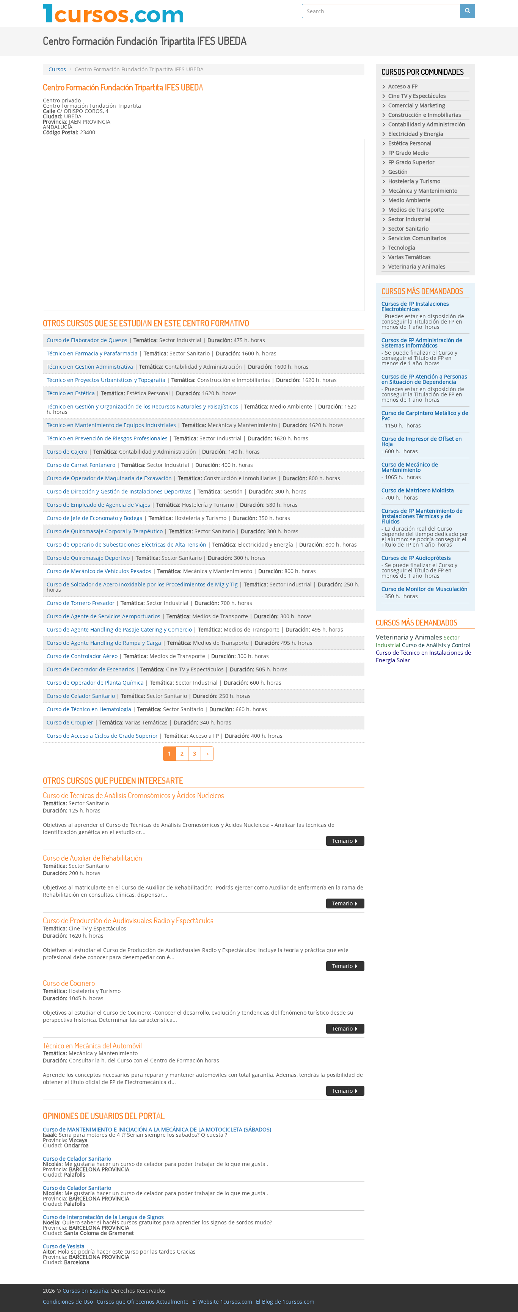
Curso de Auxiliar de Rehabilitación (92, 858)
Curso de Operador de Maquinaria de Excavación (109, 478)
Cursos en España (85, 1290)
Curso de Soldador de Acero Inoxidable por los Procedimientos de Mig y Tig (142, 584)
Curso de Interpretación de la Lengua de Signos (103, 1217)
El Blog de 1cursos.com (285, 1301)
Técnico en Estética (71, 393)
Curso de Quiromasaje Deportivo (88, 557)
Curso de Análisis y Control (436, 645)
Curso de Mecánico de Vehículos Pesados (99, 571)
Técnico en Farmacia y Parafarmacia (92, 353)
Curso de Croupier (70, 722)
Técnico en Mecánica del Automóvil (92, 1045)
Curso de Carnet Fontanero (81, 464)
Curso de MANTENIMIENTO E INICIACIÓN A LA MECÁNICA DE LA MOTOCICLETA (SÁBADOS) (157, 1129)
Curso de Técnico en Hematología (89, 709)
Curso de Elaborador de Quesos (87, 340)
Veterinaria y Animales (409, 637)
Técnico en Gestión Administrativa (90, 366)
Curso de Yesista (64, 1246)
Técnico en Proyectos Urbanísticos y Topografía (106, 379)
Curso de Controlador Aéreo (82, 656)
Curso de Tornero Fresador (81, 603)
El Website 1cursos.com (222, 1301)
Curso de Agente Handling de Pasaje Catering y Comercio (119, 629)
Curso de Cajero (67, 451)
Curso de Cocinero (69, 983)
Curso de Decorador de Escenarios (90, 669)
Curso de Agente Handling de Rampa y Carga (104, 642)
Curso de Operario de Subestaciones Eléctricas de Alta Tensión (126, 544)
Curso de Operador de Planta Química (95, 682)
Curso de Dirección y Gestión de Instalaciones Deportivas (119, 491)
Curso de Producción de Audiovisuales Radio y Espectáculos (128, 920)
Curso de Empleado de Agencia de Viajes (98, 504)
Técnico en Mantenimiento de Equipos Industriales (111, 425)
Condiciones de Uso (68, 1301)
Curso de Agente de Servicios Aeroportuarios (103, 616)
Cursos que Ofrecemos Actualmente (142, 1301)
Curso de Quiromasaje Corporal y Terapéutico (105, 531)
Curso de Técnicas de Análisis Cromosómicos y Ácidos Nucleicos (133, 795)
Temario (343, 840)
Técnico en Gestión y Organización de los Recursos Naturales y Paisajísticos (142, 406)
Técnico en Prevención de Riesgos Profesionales (107, 438)
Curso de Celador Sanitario (81, 695)
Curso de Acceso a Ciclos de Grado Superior (102, 735)
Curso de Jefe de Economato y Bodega (95, 518)
